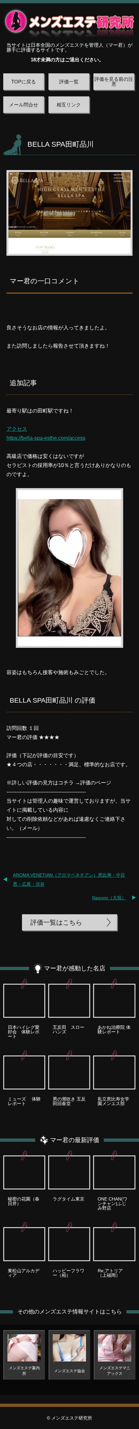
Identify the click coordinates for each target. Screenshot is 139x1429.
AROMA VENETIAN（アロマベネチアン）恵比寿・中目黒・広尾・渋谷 (69, 879)
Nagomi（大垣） (109, 897)
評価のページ (95, 782)
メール (29, 828)
